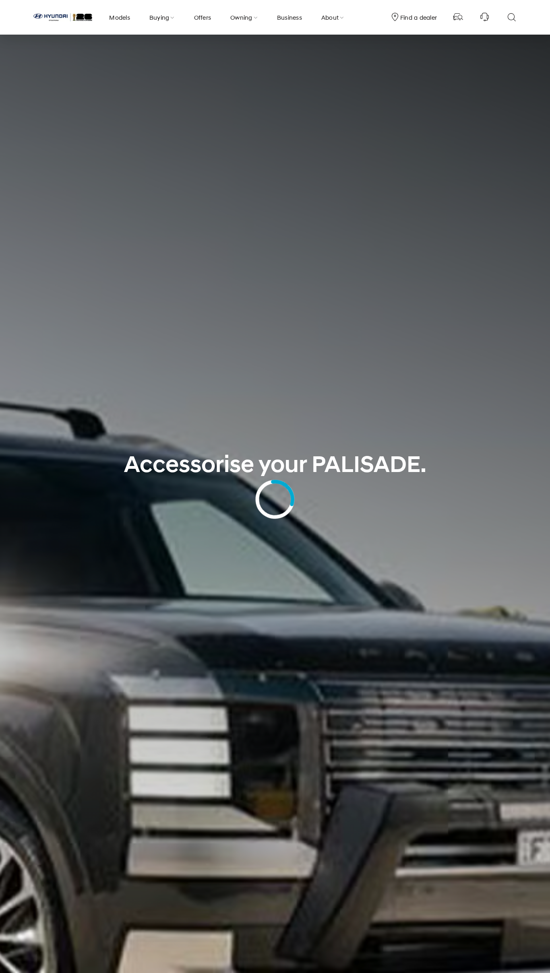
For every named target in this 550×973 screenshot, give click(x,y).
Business (289, 17)
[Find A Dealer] (458, 17)
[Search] (511, 17)
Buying (159, 17)
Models (119, 17)
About (330, 17)
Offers (202, 17)
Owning (241, 17)
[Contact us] (485, 17)
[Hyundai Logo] (62, 17)
